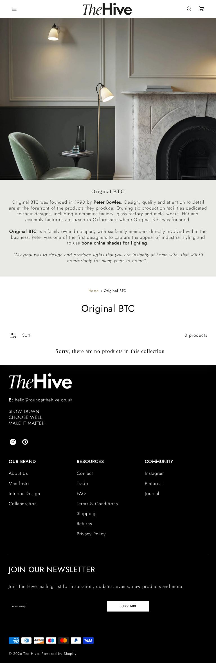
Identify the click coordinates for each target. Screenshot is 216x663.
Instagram (155, 473)
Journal (152, 493)
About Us (18, 473)
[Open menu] (14, 8)
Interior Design (24, 493)
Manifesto (19, 483)
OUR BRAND (22, 461)
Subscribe (128, 606)
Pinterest (154, 483)
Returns (84, 523)
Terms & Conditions (97, 503)
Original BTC (115, 290)
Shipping (86, 513)
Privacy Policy (91, 534)
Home (94, 290)
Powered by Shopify (59, 653)
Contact (85, 473)
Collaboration (23, 503)
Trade (82, 483)
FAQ (81, 493)
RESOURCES (90, 461)
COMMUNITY (159, 461)
